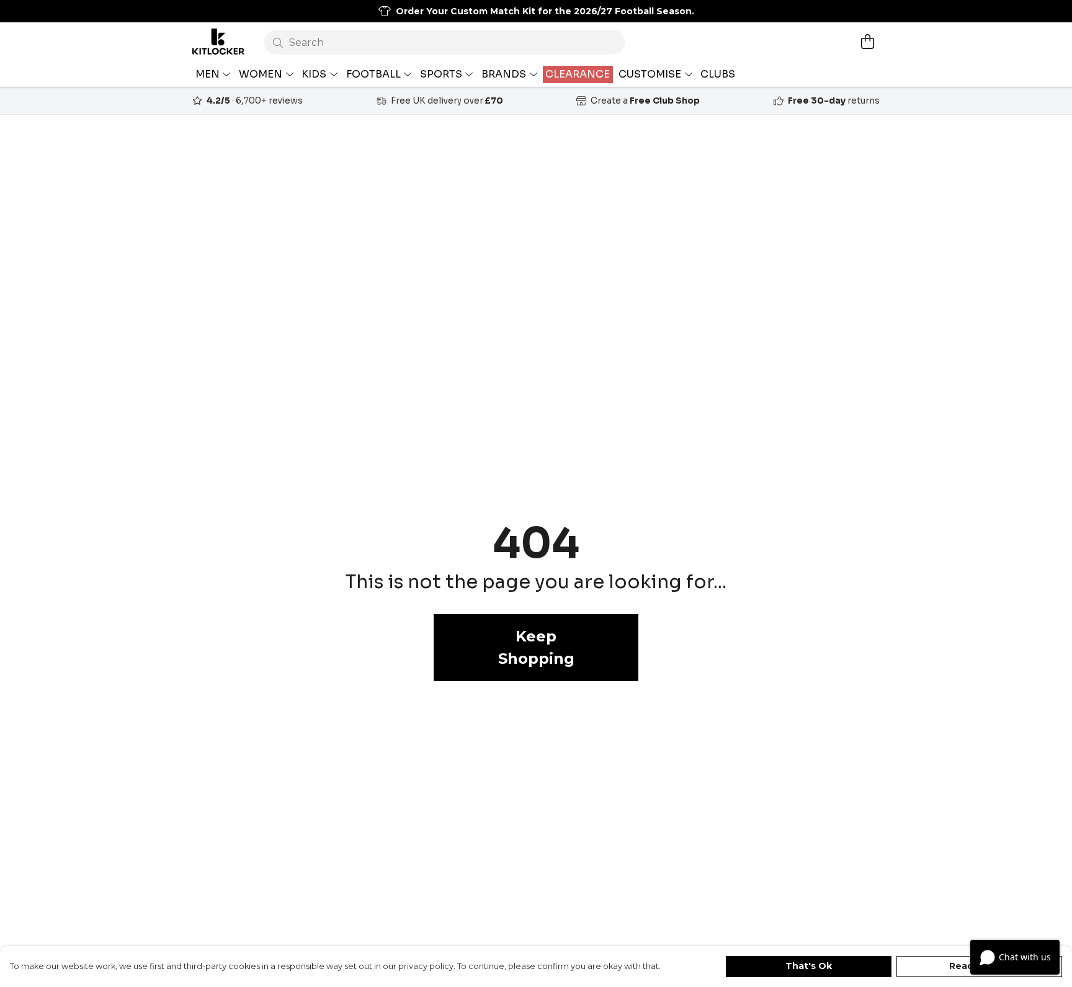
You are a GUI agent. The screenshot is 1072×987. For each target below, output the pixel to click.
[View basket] (867, 41)
